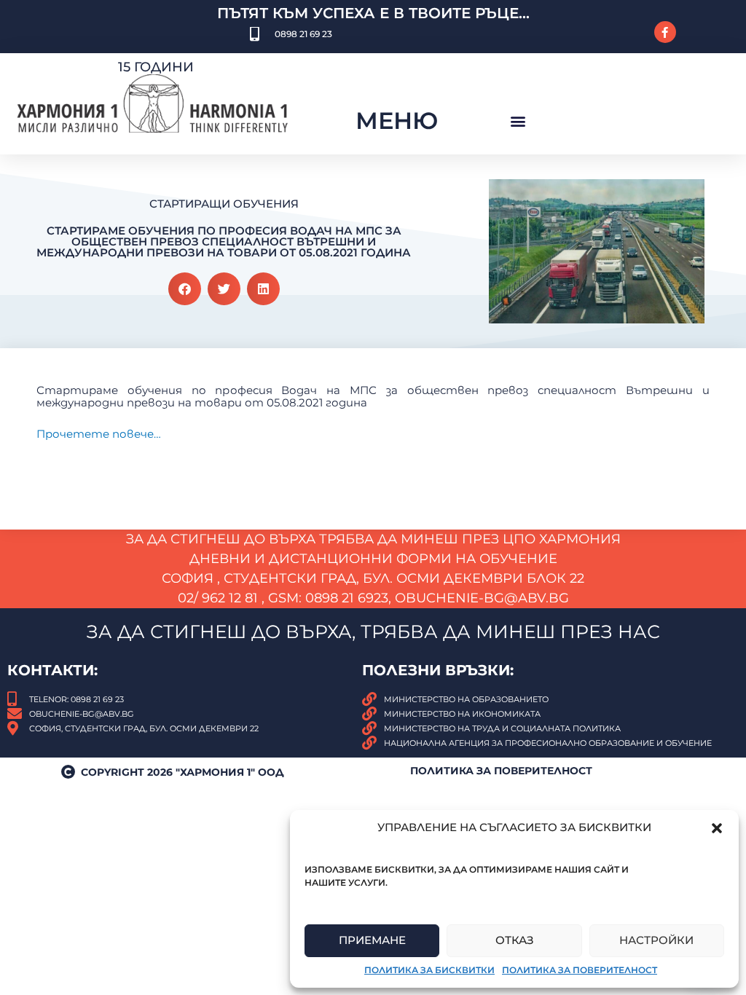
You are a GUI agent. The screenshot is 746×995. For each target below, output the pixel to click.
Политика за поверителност (579, 969)
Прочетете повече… (98, 434)
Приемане (372, 940)
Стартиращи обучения (224, 204)
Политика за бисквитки (429, 969)
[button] (717, 828)
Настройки (656, 940)
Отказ (514, 940)
